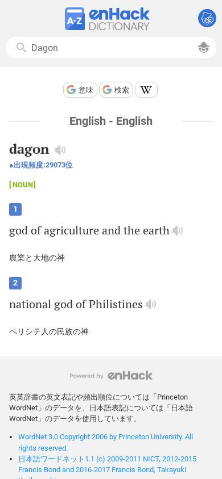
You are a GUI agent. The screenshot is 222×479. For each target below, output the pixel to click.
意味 (86, 90)
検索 (121, 90)
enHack (111, 375)
